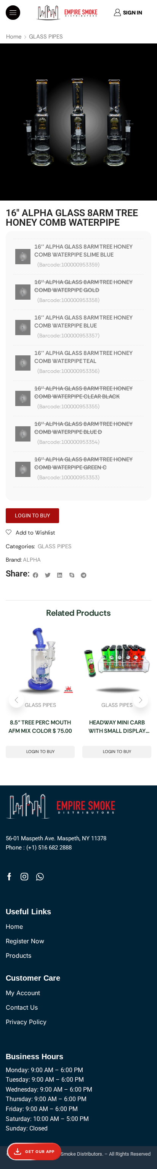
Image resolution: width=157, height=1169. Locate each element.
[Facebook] (9, 876)
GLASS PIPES (46, 36)
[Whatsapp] (40, 876)
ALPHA (32, 560)
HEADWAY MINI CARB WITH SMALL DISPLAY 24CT (117, 727)
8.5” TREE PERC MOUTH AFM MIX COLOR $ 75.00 (40, 727)
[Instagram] (24, 876)
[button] (13, 12)
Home (14, 36)
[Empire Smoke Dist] (62, 805)
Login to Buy (40, 751)
